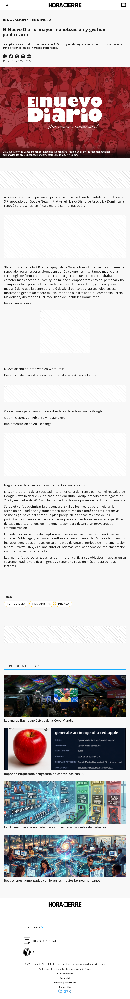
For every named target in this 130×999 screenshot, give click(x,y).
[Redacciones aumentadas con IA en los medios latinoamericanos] (65, 856)
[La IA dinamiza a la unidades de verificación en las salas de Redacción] (65, 802)
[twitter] (17, 56)
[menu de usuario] (123, 5)
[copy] (29, 56)
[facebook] (11, 56)
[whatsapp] (5, 56)
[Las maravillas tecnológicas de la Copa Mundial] (65, 696)
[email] (23, 56)
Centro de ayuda (65, 973)
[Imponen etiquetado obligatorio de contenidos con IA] (65, 749)
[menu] (6, 5)
